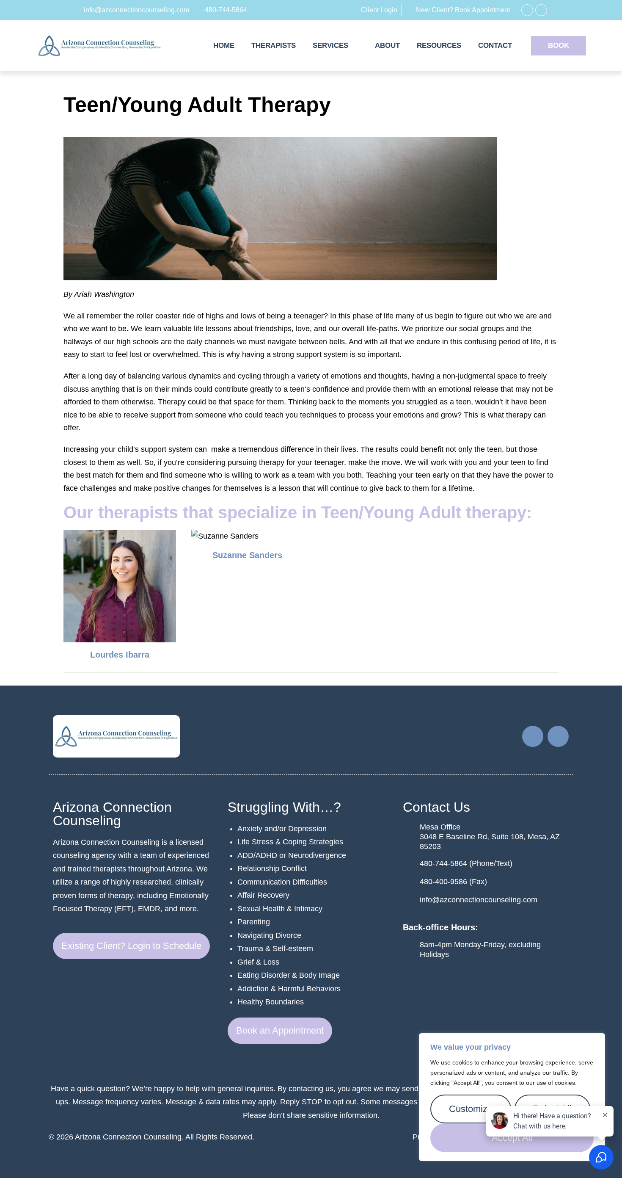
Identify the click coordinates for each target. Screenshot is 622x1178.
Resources (439, 45)
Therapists (273, 45)
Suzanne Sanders (247, 555)
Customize (471, 1108)
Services (330, 45)
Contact (495, 45)
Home (223, 45)
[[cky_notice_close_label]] (596, 1040)
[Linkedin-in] (541, 10)
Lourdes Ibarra (119, 654)
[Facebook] (527, 10)
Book (558, 45)
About (387, 45)
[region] (512, 1097)
